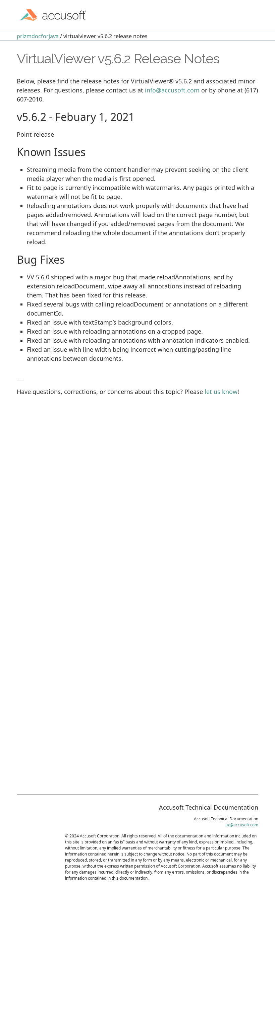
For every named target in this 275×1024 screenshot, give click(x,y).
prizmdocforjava (38, 36)
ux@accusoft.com (241, 825)
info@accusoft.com (172, 90)
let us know (221, 392)
